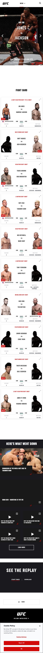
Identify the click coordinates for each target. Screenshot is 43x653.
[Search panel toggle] (40, 3)
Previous (3, 35)
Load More (21, 547)
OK (21, 649)
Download (28, 579)
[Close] (40, 626)
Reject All (21, 643)
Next (40, 35)
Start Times (16, 579)
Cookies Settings (21, 637)
